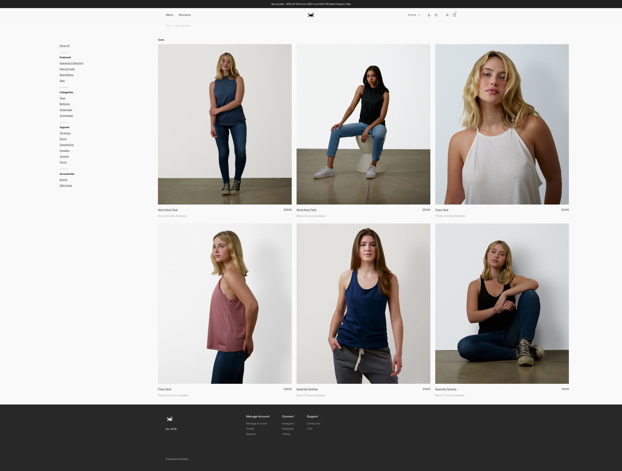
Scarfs (63, 179)
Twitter (286, 434)
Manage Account (256, 423)
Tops (62, 98)
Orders (250, 428)
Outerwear (66, 109)
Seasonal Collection (71, 63)
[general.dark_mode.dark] (429, 15)
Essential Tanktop (307, 389)
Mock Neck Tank (168, 209)
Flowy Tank (442, 209)
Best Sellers (67, 74)
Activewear (66, 115)
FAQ (309, 428)
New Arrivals (67, 69)
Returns (251, 434)
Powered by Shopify (177, 458)
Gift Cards (66, 185)
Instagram (288, 423)
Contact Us (313, 423)
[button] (436, 15)
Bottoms (65, 103)
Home (168, 25)
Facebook (288, 428)
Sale (62, 80)
